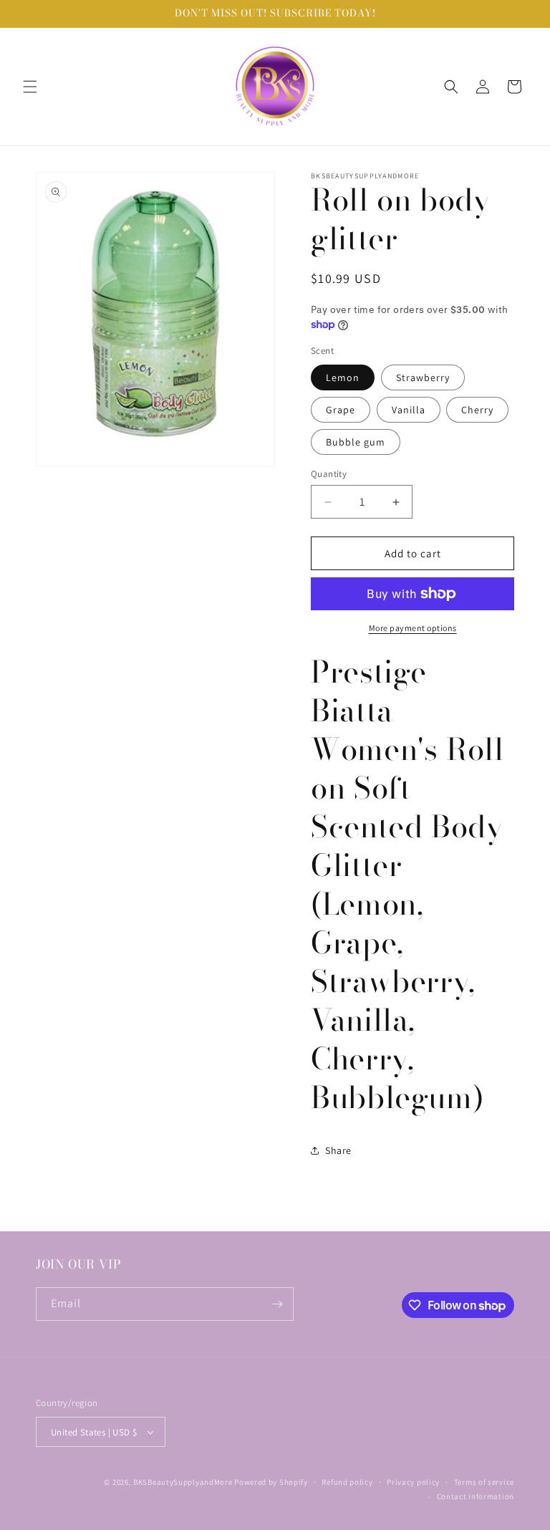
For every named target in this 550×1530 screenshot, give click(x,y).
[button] (30, 86)
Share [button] (338, 1150)
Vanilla (408, 409)
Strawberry (423, 377)
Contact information (475, 1496)
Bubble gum (355, 442)
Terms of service (484, 1482)
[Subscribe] (277, 1304)
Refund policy (347, 1482)
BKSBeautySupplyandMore (182, 1482)
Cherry (477, 409)
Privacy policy (413, 1482)
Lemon (343, 377)
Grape (340, 409)
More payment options (413, 627)
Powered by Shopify (271, 1482)
